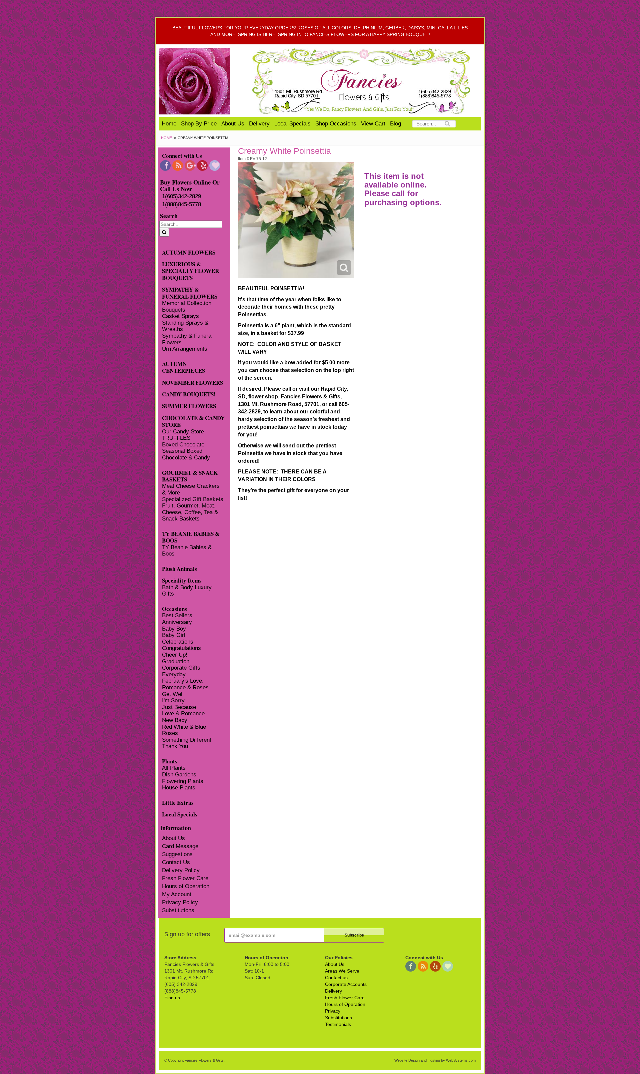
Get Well (173, 694)
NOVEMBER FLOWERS (192, 382)
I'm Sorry (173, 700)
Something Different (186, 740)
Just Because (179, 707)
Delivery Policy (181, 870)
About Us (232, 123)
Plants (169, 761)
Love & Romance (183, 713)
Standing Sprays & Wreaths (185, 326)
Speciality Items (182, 580)
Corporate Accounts (346, 984)
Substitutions (178, 910)
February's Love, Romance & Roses (185, 684)
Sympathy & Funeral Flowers (187, 339)
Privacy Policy (180, 902)
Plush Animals (179, 568)
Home (169, 123)
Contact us (336, 977)
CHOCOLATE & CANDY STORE (193, 421)
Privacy (332, 1011)
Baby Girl (173, 635)
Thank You (175, 746)
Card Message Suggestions (180, 850)
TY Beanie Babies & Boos (187, 550)
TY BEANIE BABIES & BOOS (191, 536)
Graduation (175, 661)
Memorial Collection (186, 303)
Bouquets (173, 310)
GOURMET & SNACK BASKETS (190, 475)
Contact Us (176, 862)
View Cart (373, 123)
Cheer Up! (174, 655)
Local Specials (292, 123)
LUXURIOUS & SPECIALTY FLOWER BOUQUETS (190, 270)
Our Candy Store (183, 431)
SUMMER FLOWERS (189, 405)
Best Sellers (177, 615)
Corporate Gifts (181, 668)
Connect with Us (182, 155)
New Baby (174, 720)
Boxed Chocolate (183, 444)
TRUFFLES (176, 438)
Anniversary (177, 622)
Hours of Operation (185, 886)
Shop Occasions (335, 123)
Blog (395, 123)
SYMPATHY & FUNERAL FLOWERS (189, 292)
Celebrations (177, 642)
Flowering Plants (182, 781)
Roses (170, 733)
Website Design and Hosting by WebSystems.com (435, 1060)
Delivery (259, 123)
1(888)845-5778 (181, 204)
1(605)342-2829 (181, 196)
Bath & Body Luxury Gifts (187, 590)
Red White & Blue (184, 727)
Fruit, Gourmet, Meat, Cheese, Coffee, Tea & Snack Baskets (190, 512)
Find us (172, 997)
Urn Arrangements (184, 349)
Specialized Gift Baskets (192, 499)
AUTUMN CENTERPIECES (183, 367)
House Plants (178, 787)
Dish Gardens (179, 774)
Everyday (174, 674)
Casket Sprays (180, 316)
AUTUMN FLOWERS (188, 252)
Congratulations (181, 648)
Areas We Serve (342, 971)
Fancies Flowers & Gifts (362, 81)
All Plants (174, 768)
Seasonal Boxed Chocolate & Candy (186, 454)
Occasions (174, 608)
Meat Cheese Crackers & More (191, 489)
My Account (176, 894)
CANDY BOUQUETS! (189, 394)
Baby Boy (174, 629)
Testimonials (338, 1024)
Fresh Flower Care (185, 878)
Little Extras (178, 802)
